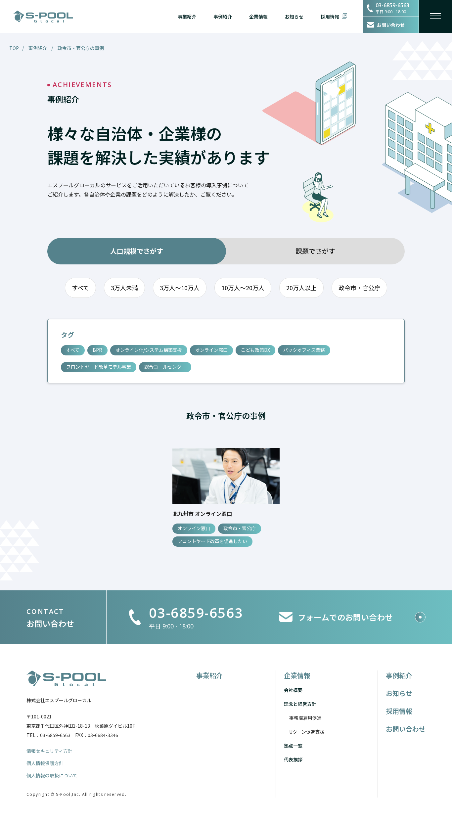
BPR (97, 349)
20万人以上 (301, 287)
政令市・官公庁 (359, 287)
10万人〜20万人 (242, 287)
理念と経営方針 (300, 704)
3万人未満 (124, 287)
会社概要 (293, 690)
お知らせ (294, 16)
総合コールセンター (165, 366)
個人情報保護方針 (45, 763)
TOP (14, 48)
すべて (80, 287)
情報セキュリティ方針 (49, 751)
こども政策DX (255, 349)
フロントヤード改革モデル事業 (98, 366)
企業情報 (258, 16)
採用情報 (330, 16)
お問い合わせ (406, 729)
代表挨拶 (293, 759)
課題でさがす (315, 251)
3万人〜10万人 (180, 287)
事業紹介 (187, 16)
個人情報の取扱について (51, 775)
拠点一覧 (293, 745)
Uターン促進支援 (307, 731)
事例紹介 (222, 16)
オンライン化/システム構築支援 (148, 349)
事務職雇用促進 (305, 717)
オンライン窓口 (211, 349)
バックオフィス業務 (304, 349)
